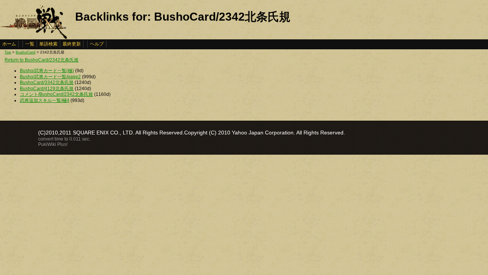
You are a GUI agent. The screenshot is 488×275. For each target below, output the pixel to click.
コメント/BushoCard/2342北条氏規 (56, 94)
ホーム (9, 44)
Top (8, 52)
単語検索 (48, 44)
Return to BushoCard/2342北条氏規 (42, 60)
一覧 (29, 44)
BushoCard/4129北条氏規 (47, 88)
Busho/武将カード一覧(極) (47, 70)
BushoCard (25, 52)
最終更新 (72, 44)
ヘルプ (97, 44)
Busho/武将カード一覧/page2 (50, 76)
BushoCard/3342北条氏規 (47, 82)
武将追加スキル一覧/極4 (44, 100)
